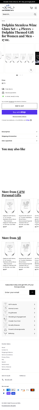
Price (3, 80)
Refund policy (6, 369)
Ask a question (7, 141)
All (19, 238)
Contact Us (5, 350)
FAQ (3, 359)
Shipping (11, 101)
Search (4, 362)
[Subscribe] (32, 292)
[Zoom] (31, 70)
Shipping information (9, 136)
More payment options (19, 116)
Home (3, 20)
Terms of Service (6, 367)
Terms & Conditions (7, 355)
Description (6, 132)
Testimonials (5, 364)
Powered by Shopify (9, 406)
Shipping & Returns (7, 352)
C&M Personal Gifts (13, 193)
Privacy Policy (6, 357)
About (3, 347)
